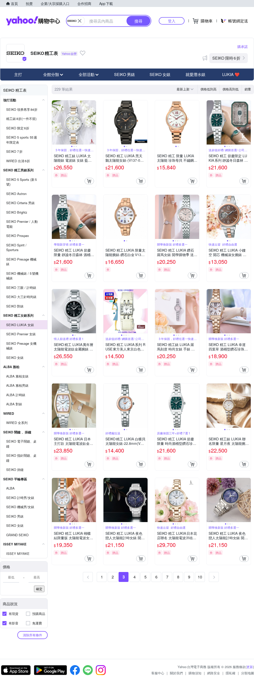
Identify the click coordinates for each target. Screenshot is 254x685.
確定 (39, 588)
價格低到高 (208, 89)
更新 (250, 666)
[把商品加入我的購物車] (89, 181)
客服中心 (157, 673)
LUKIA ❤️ (231, 74)
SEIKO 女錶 (160, 74)
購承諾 (242, 46)
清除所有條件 (32, 635)
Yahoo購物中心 (33, 21)
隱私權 (230, 673)
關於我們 (176, 673)
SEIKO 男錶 (124, 74)
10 (200, 577)
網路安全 (213, 673)
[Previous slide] (55, 122)
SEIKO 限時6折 (226, 58)
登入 (171, 20)
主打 (18, 74)
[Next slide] (93, 122)
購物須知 (195, 673)
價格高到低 (230, 89)
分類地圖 (247, 673)
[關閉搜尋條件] (80, 21)
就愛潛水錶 (195, 74)
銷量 (248, 89)
